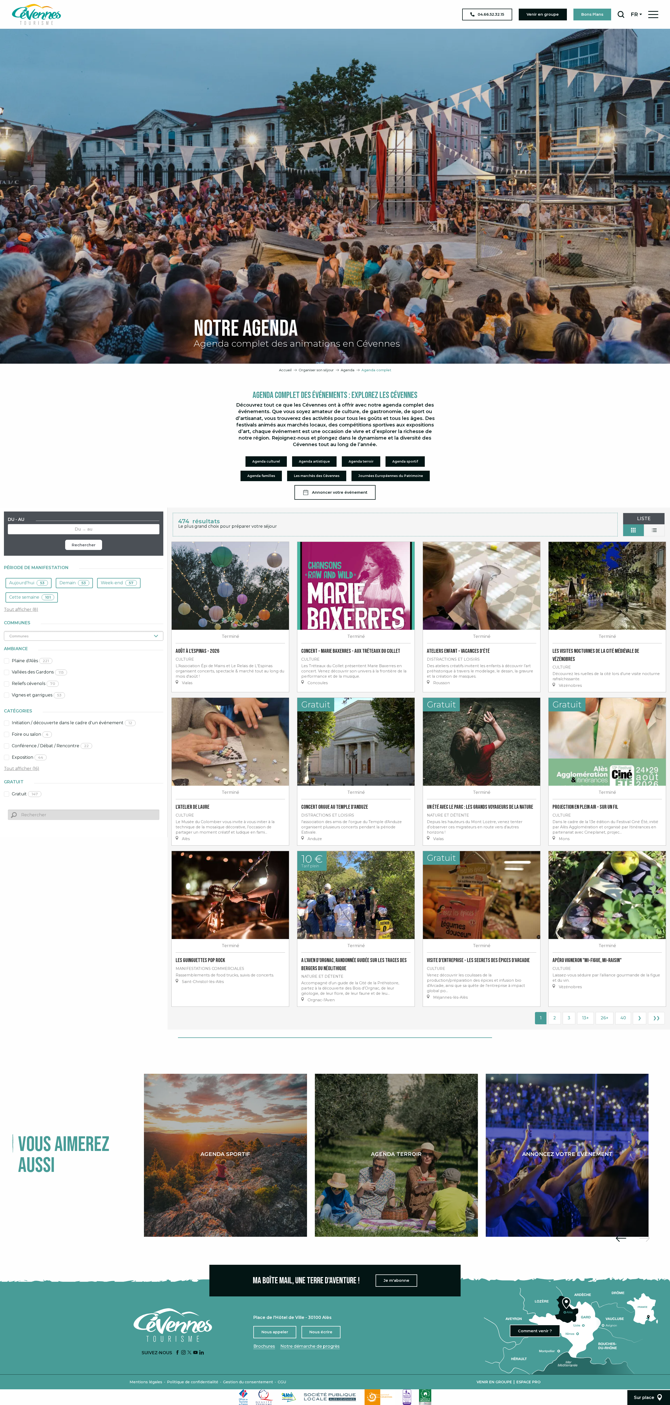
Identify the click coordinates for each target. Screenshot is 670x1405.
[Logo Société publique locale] (330, 1397)
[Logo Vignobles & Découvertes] (425, 1397)
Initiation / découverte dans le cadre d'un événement (72, 722)
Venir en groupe (494, 1382)
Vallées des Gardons (38, 672)
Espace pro (528, 1382)
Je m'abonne (396, 1280)
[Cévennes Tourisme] (36, 14)
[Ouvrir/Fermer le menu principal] (653, 14)
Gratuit (25, 793)
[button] (621, 14)
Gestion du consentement (248, 1382)
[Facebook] (177, 1353)
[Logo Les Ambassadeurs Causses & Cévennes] (407, 1397)
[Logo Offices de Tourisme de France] (243, 1397)
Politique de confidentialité (192, 1382)
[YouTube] (195, 1353)
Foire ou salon (30, 734)
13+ (585, 1017)
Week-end (117, 582)
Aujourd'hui (26, 582)
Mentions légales (146, 1382)
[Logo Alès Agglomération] (288, 1397)
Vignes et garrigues (37, 695)
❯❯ (656, 1017)
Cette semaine (30, 597)
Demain (72, 582)
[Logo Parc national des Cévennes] (380, 1397)
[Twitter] (189, 1353)
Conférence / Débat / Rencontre (50, 745)
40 (623, 1017)
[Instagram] (183, 1353)
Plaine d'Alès (30, 660)
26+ (604, 1017)
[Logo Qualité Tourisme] (264, 1397)
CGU (282, 1382)
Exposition (27, 757)
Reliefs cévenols (33, 683)
